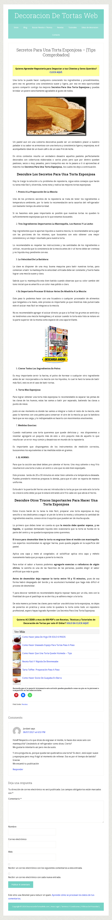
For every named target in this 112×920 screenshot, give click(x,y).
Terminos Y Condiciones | (71, 907)
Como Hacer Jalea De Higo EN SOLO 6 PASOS (44, 637)
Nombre (12, 826)
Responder (18, 769)
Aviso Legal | (56, 907)
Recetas (25, 704)
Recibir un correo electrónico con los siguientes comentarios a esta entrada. (45, 868)
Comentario (15, 798)
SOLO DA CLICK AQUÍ (78, 623)
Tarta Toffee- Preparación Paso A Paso (41, 669)
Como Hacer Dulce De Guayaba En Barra (42, 678)
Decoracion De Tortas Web (56, 15)
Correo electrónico (17, 839)
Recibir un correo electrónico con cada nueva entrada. (34, 877)
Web (10, 852)
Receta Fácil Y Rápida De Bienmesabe (40, 661)
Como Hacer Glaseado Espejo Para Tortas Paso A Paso (48, 645)
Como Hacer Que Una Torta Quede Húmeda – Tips (47, 653)
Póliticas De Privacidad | (90, 907)
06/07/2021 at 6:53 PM (34, 732)
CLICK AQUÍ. (56, 72)
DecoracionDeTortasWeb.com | (38, 907)
